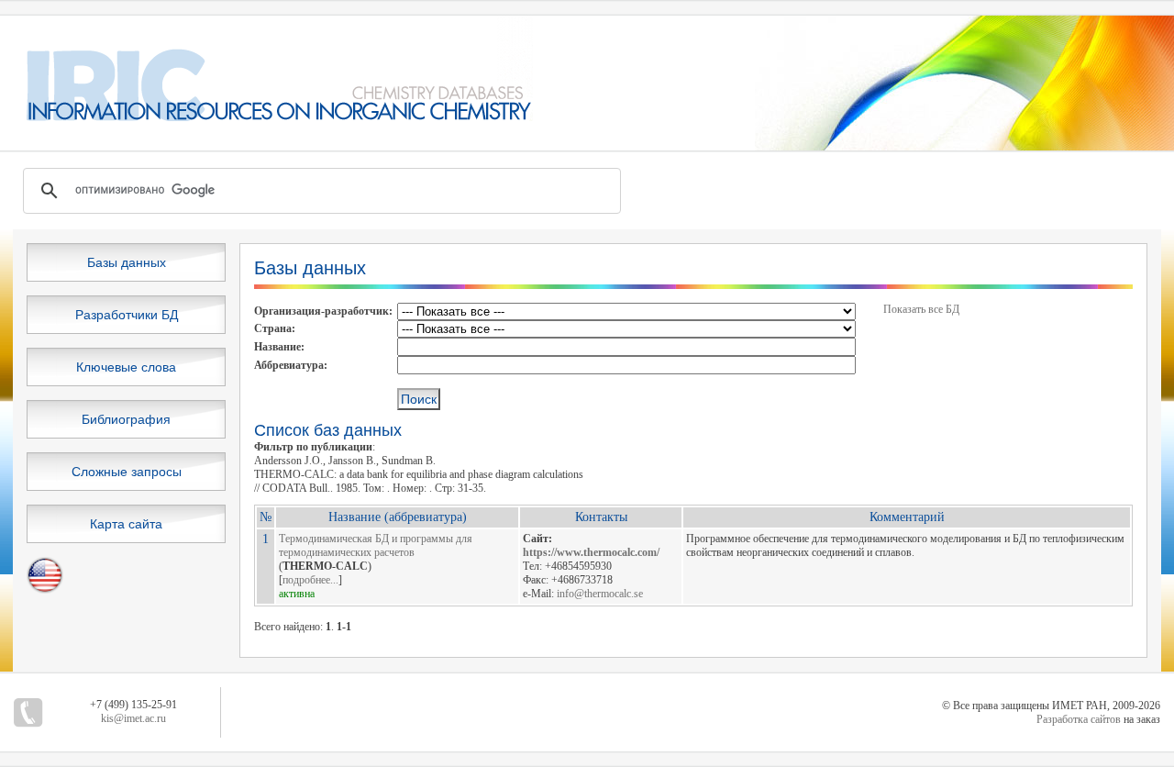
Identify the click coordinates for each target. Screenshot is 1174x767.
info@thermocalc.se (600, 593)
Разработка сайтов (1078, 719)
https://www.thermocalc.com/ (591, 552)
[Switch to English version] (45, 590)
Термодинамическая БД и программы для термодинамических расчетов (375, 545)
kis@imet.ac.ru (133, 718)
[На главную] (266, 117)
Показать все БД (921, 309)
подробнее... (310, 579)
